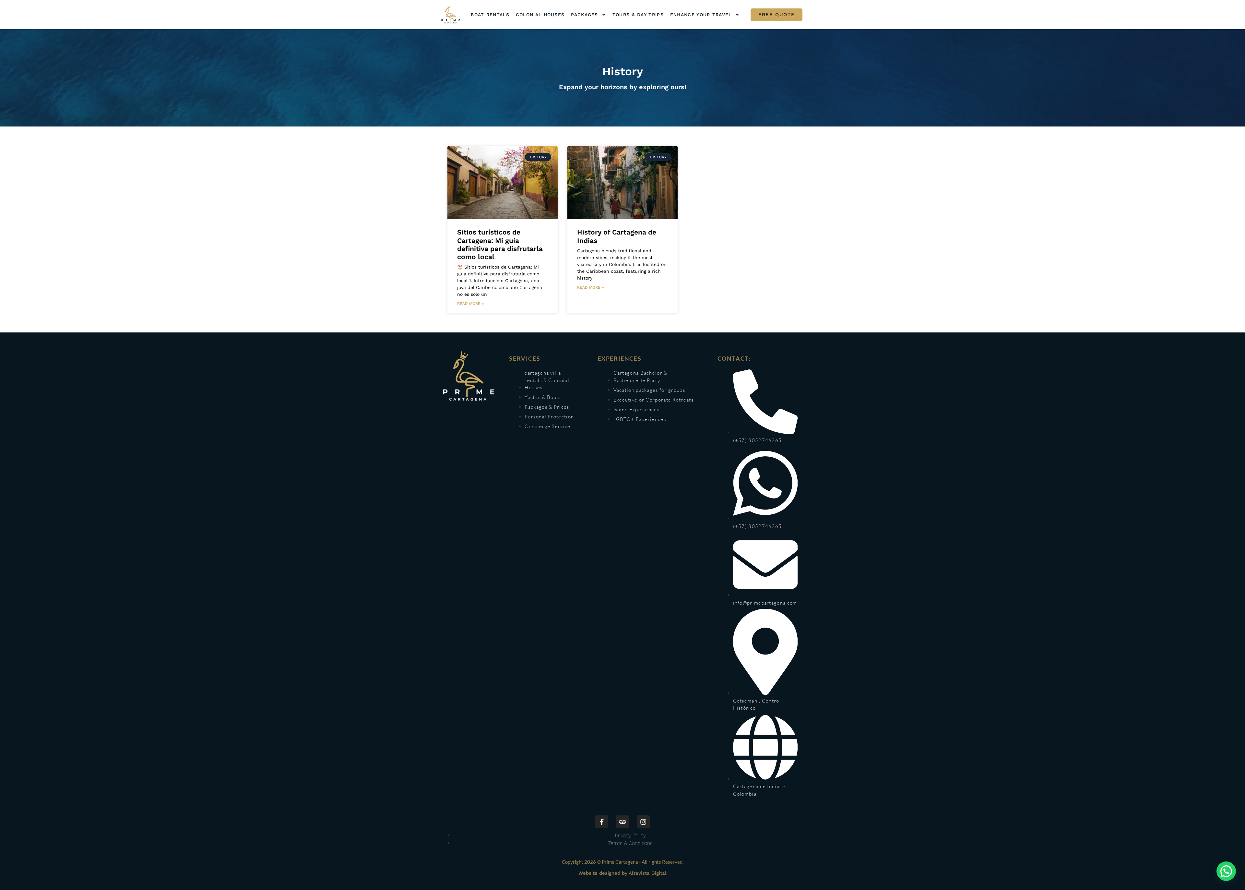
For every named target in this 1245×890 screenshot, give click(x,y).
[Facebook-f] (601, 821)
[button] (1226, 871)
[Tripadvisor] (622, 821)
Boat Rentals (490, 14)
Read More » (470, 303)
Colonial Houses (540, 14)
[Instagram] (643, 821)
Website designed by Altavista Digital (622, 873)
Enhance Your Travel (701, 14)
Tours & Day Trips (638, 14)
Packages (584, 14)
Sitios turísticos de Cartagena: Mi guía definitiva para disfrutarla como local (500, 244)
